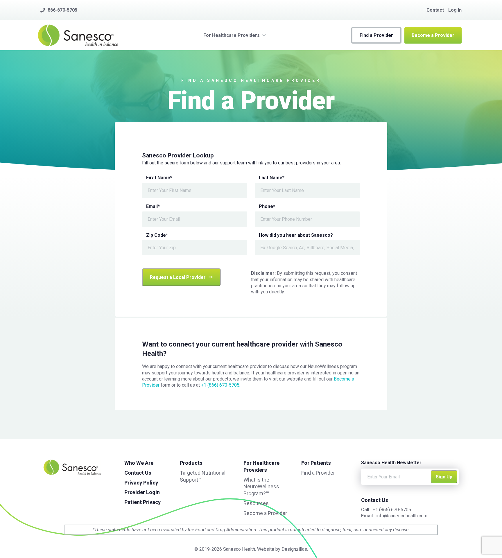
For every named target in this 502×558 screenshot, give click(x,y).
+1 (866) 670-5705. (220, 385)
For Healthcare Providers (231, 35)
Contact (435, 10)
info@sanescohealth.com (401, 515)
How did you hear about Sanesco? (296, 235)
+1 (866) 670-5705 (392, 509)
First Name (159, 177)
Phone (267, 206)
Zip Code (157, 235)
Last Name (271, 177)
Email (153, 206)
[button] (376, 35)
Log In (455, 10)
